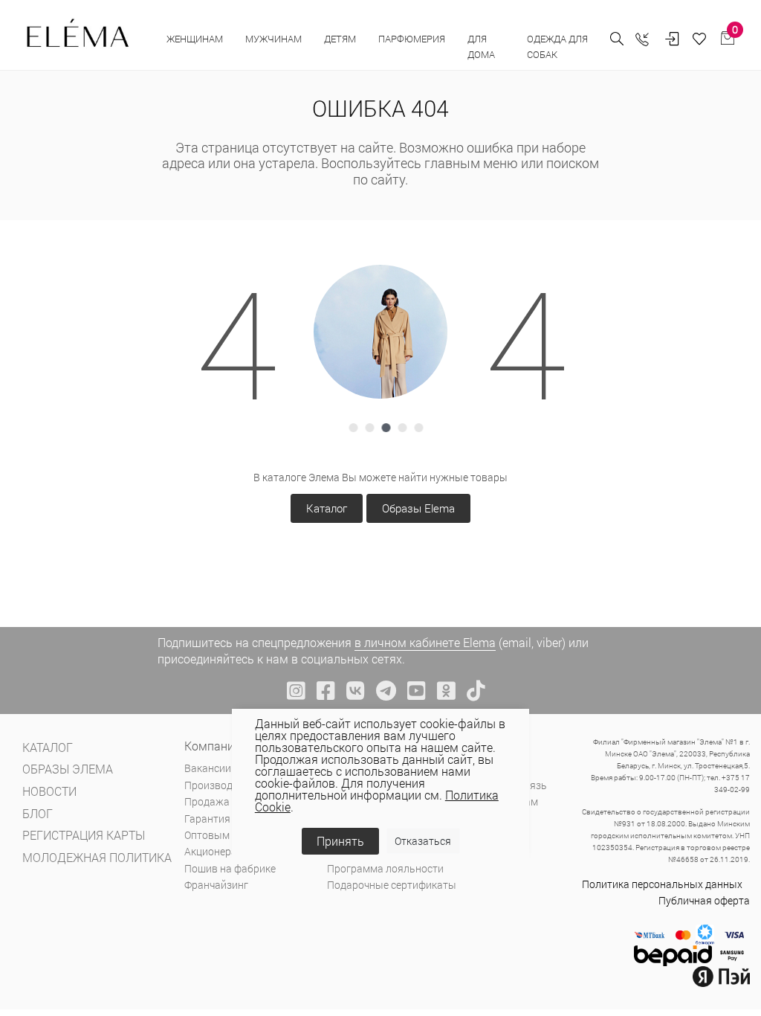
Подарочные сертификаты (391, 885)
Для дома (482, 46)
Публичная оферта (704, 900)
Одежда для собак (557, 46)
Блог (37, 813)
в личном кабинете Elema (425, 642)
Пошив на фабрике (230, 868)
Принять (340, 841)
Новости (49, 791)
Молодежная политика (97, 857)
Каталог (326, 508)
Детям (340, 38)
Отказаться (423, 841)
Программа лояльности (385, 868)
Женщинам (194, 38)
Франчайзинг (216, 885)
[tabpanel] (380, 332)
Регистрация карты (83, 835)
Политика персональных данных (662, 884)
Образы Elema (418, 508)
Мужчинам (273, 38)
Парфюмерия (411, 38)
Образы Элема (67, 769)
